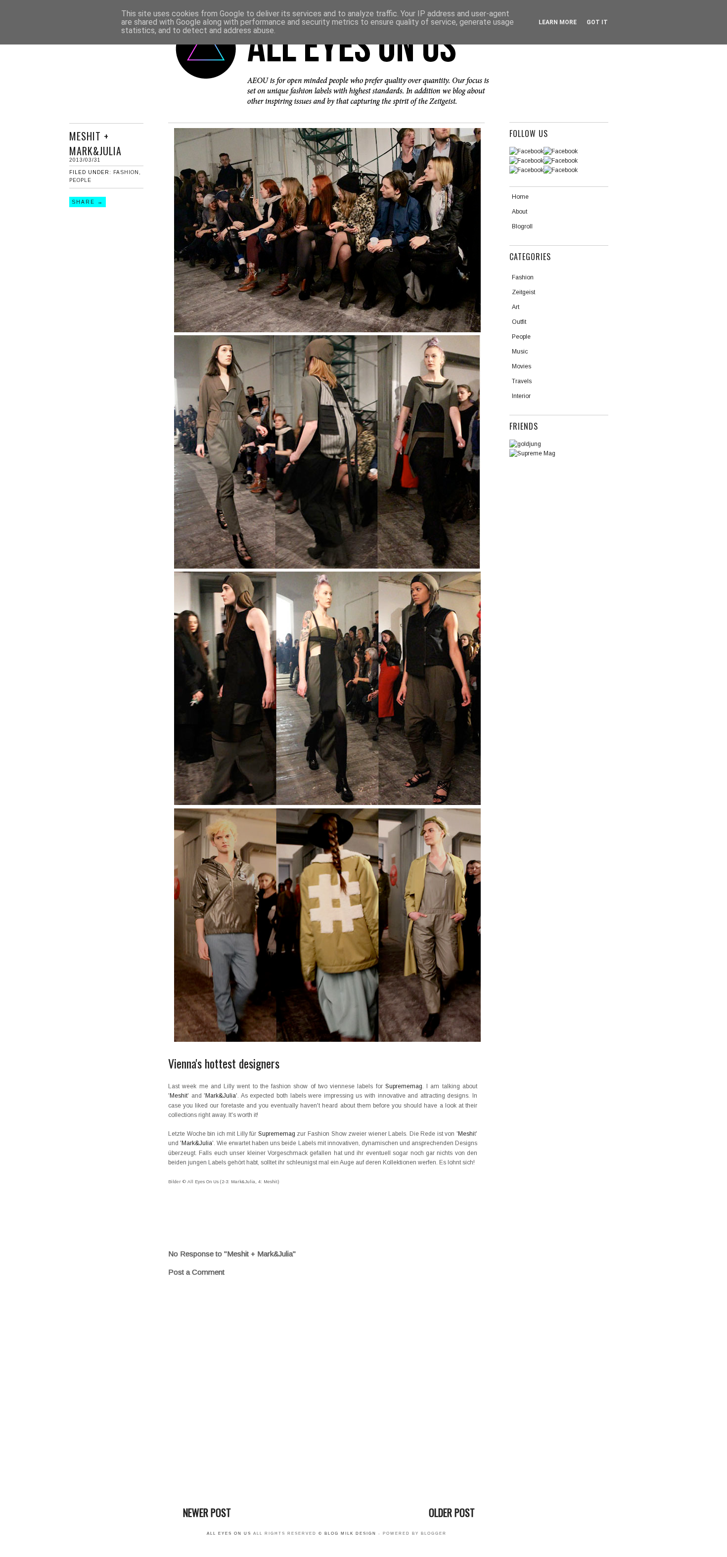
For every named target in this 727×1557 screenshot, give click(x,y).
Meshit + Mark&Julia (95, 143)
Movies (521, 366)
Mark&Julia (220, 1095)
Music (520, 351)
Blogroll (522, 226)
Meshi (466, 1133)
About (519, 211)
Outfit (519, 321)
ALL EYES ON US (229, 1533)
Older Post (452, 1512)
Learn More (558, 22)
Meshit (178, 1095)
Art (515, 307)
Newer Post (207, 1512)
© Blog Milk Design (348, 1533)
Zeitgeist (523, 292)
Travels (522, 381)
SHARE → (87, 202)
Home (520, 196)
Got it (597, 22)
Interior (521, 396)
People (80, 180)
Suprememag (403, 1086)
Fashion (126, 172)
